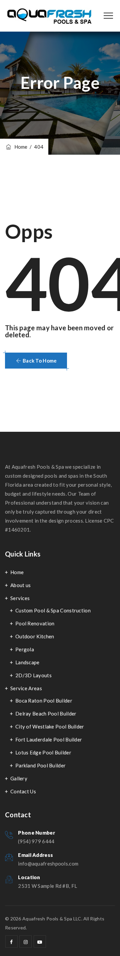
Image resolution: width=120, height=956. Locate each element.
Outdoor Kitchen (34, 636)
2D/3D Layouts (33, 675)
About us (20, 585)
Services (20, 598)
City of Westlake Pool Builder (49, 726)
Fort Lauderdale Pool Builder (48, 739)
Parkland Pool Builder (40, 765)
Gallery (18, 778)
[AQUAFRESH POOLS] (49, 16)
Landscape (27, 662)
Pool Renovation (35, 623)
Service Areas (26, 688)
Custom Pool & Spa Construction (53, 610)
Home (20, 147)
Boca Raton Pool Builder (43, 701)
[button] (36, 361)
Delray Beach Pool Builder (46, 714)
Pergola (24, 649)
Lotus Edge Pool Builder (43, 752)
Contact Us (23, 791)
